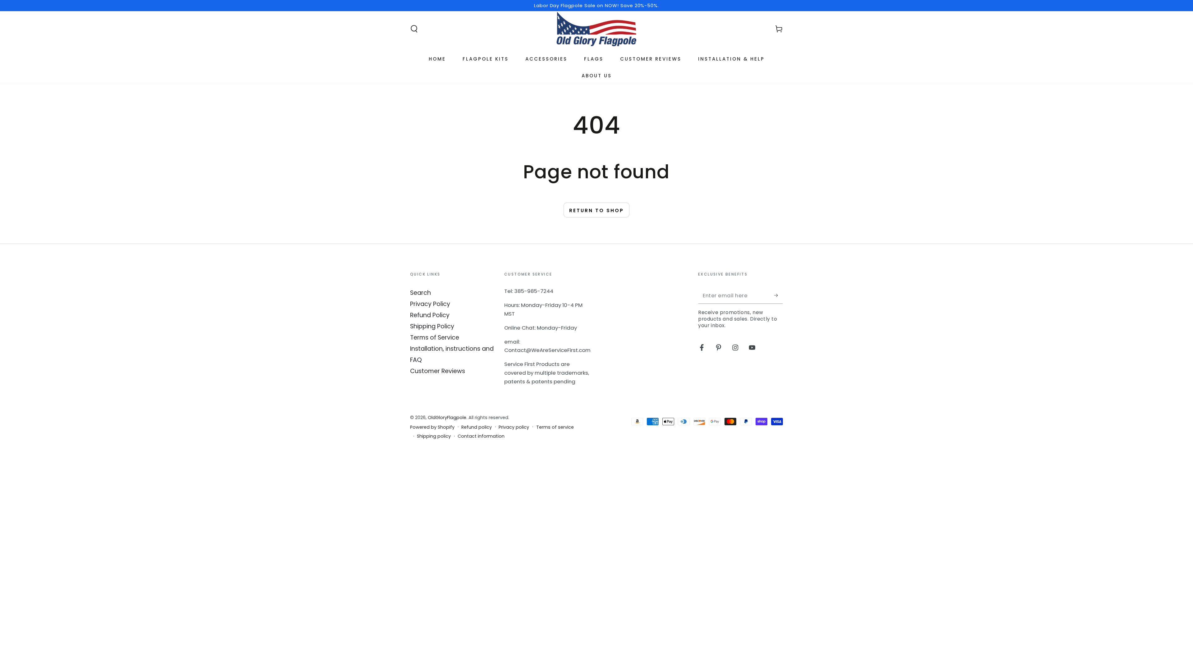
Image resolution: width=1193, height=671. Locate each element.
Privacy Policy (430, 304)
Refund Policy (430, 315)
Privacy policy (514, 427)
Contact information (481, 436)
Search (420, 293)
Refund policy (476, 427)
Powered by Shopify (432, 427)
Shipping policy (434, 436)
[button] (414, 29)
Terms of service (555, 427)
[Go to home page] (596, 29)
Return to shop (596, 210)
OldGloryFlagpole (447, 417)
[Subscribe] (778, 295)
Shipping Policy (432, 326)
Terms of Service (434, 337)
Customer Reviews (437, 371)
